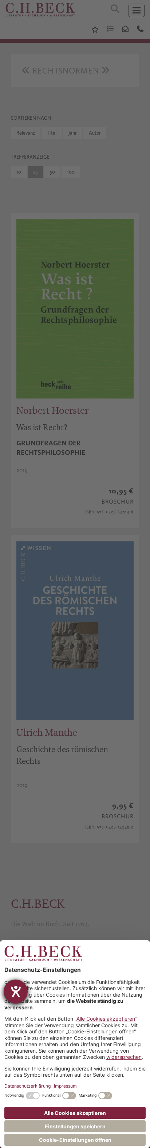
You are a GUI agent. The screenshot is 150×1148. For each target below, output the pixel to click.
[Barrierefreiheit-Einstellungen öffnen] (16, 992)
